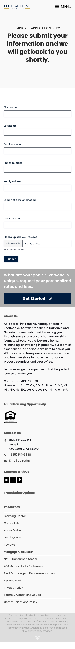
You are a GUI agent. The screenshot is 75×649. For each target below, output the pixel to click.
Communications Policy (20, 602)
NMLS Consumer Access (21, 559)
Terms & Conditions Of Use (22, 595)
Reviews (9, 545)
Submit (11, 259)
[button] (63, 6)
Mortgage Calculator (18, 552)
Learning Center (15, 516)
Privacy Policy (13, 588)
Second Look (12, 581)
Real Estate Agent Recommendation (29, 573)
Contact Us (11, 523)
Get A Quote (12, 537)
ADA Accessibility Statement (24, 566)
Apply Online (12, 530)
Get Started (34, 298)
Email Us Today (20, 461)
